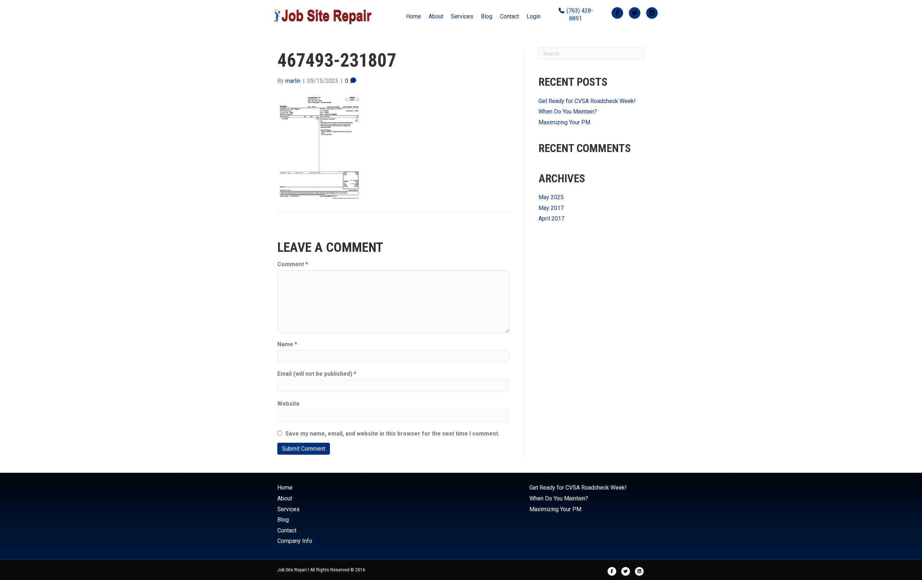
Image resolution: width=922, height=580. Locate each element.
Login (534, 16)
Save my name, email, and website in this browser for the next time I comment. (392, 433)
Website (288, 403)
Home (413, 16)
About (436, 16)
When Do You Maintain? (567, 111)
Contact (509, 16)
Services (462, 16)
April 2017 (551, 218)
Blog (486, 16)
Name (287, 344)
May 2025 (551, 197)
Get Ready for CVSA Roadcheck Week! (587, 101)
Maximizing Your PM (564, 122)
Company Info (294, 540)
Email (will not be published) (316, 373)
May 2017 (551, 208)
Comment (292, 264)
